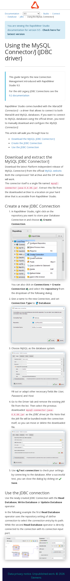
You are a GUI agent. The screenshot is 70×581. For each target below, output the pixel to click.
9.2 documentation (19, 95)
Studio (46, 13)
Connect (56, 13)
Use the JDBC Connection (25, 147)
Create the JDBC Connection (26, 143)
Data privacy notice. (20, 574)
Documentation (12, 13)
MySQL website (53, 170)
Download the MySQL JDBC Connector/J (33, 138)
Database (12, 16)
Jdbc (22, 16)
